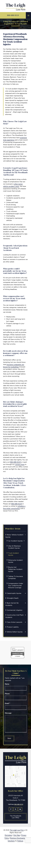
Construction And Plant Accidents (14, 616)
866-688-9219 (13, 15)
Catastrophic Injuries (14, 593)
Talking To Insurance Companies (15, 577)
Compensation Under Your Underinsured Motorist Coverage (15, 585)
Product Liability (13, 627)
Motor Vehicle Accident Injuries (14, 536)
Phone (7, 694)
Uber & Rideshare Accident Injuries (14, 547)
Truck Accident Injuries (13, 554)
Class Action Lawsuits (14, 622)
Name (7, 684)
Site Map (16, 835)
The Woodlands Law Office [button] (15, 817)
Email (7, 703)
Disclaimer (8, 835)
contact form (19, 464)
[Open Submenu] (25, 535)
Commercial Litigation (14, 610)
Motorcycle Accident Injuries (15, 561)
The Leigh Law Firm (17, 830)
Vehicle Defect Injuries (15, 632)
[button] (28, 15)
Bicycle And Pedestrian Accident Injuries (15, 569)
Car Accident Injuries (15, 541)
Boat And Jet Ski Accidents (12, 604)
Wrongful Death (12, 598)
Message (8, 713)
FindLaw (20, 841)
